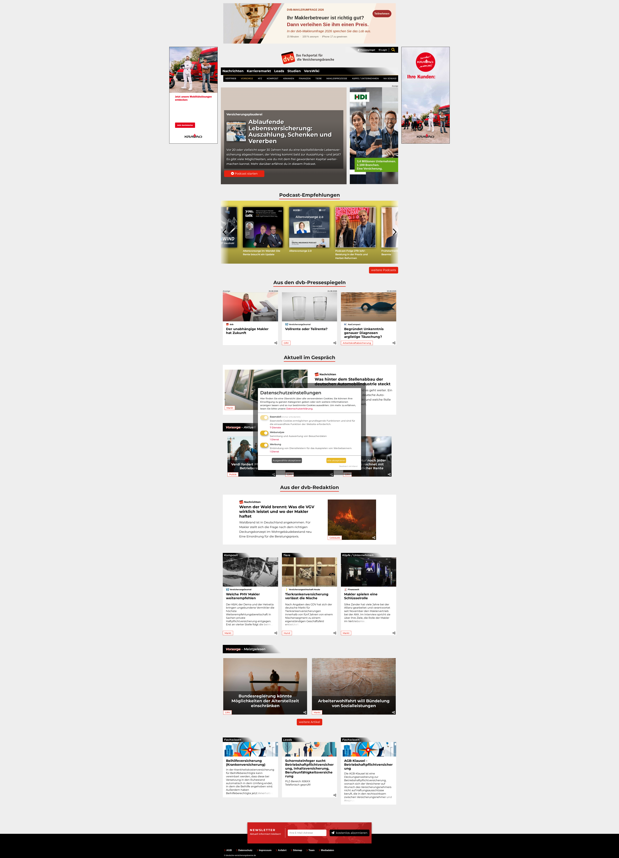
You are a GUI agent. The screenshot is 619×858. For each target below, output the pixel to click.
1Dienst (274, 439)
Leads (279, 71)
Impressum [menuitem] (265, 850)
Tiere (286, 555)
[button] (275, 342)
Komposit (231, 555)
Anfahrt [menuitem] (282, 850)
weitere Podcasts (383, 270)
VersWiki (311, 71)
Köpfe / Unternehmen (357, 555)
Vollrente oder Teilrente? (306, 329)
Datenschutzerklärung (299, 408)
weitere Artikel (309, 722)
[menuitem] (364, 50)
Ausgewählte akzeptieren (287, 460)
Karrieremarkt (259, 71)
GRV (286, 343)
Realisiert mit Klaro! (348, 466)
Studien (294, 71)
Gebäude (334, 537)
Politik (233, 474)
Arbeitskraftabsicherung (357, 343)
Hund (287, 633)
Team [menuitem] (311, 850)
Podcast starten (246, 173)
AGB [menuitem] (229, 850)
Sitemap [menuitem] (297, 850)
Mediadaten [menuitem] (327, 850)
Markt (229, 407)
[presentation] (225, 232)
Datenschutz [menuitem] (245, 850)
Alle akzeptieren (336, 460)
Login (383, 50)
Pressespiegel (367, 50)
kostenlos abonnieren (351, 833)
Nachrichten (233, 71)
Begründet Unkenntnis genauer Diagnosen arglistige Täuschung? (364, 333)
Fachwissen (232, 739)
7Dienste (275, 427)
